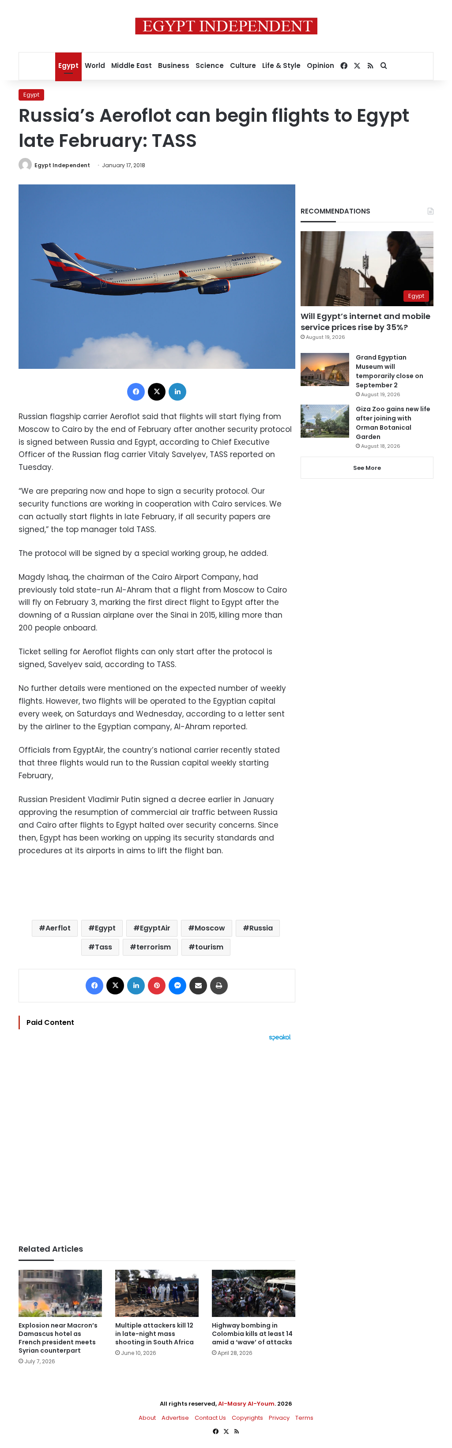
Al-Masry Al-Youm (246, 1403)
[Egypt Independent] (226, 26)
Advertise (175, 1418)
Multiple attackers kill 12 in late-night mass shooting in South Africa (154, 1334)
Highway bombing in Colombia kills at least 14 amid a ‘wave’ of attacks (252, 1334)
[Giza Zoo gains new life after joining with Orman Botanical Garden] (325, 421)
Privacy (279, 1418)
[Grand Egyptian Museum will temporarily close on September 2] (325, 369)
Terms (304, 1418)
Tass (103, 947)
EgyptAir (155, 928)
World (95, 65)
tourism (209, 947)
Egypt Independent (62, 165)
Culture (243, 65)
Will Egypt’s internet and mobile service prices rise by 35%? (365, 322)
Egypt (68, 65)
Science (210, 65)
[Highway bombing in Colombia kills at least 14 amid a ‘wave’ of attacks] (253, 1293)
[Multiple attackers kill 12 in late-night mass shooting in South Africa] (157, 1293)
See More (367, 468)
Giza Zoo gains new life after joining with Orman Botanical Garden (393, 423)
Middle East (131, 65)
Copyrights (247, 1418)
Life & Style (281, 65)
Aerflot (58, 928)
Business (173, 65)
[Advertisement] (157, 1138)
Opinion (320, 65)
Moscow (210, 928)
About (147, 1418)
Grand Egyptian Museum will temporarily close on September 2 (389, 371)
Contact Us (210, 1418)
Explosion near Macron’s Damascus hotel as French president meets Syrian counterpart (58, 1338)
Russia (261, 928)
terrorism (153, 947)
